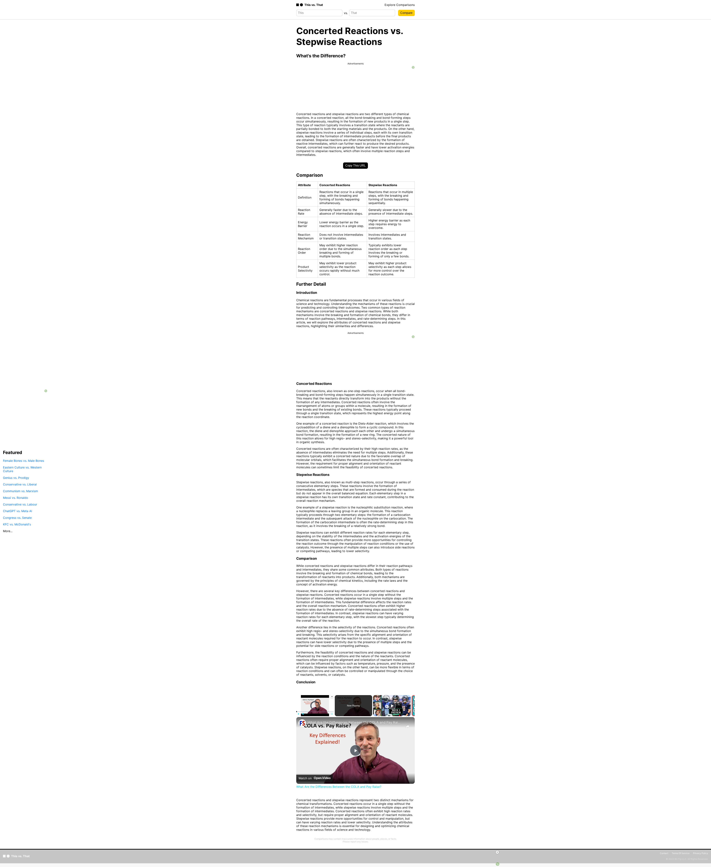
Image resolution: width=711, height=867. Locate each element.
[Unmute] (303, 714)
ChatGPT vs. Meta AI (17, 511)
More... (7, 531)
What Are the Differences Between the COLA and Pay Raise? (355, 722)
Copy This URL (355, 165)
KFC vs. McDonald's (17, 524)
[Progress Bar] (315, 711)
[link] (302, 723)
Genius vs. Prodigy (16, 477)
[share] (407, 726)
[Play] (298, 714)
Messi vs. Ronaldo (15, 497)
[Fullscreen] (331, 714)
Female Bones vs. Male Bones (23, 460)
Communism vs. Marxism (20, 491)
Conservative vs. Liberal (20, 484)
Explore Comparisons (400, 5)
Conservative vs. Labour (20, 504)
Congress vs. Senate (17, 517)
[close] (497, 852)
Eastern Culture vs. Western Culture (22, 469)
